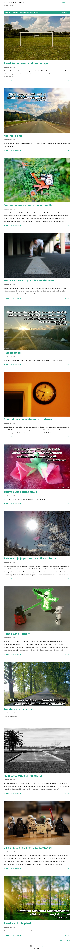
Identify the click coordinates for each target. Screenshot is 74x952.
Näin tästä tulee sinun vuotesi (23, 775)
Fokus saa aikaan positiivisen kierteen (29, 280)
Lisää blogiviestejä (65, 940)
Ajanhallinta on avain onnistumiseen (28, 419)
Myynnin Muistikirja (14, 2)
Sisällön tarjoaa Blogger (38, 946)
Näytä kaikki (66, 12)
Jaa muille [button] (6, 81)
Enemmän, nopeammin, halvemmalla (28, 205)
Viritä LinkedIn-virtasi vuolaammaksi (28, 848)
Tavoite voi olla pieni (17, 923)
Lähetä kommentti (16, 81)
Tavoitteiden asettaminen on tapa (26, 63)
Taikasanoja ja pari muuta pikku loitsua (30, 558)
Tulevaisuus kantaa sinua (20, 492)
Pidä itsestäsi (12, 353)
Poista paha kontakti (17, 633)
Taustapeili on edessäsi (19, 709)
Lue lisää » (67, 81)
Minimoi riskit (13, 135)
